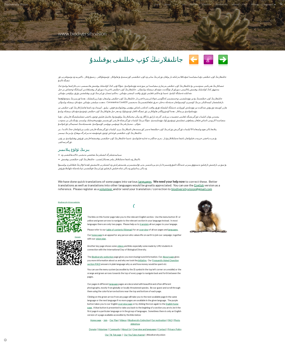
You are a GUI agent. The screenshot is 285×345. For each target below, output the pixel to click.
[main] (142, 25)
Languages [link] (267, 4)
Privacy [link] (255, 4)
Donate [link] (194, 4)
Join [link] (184, 4)
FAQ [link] (244, 4)
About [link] (167, 4)
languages (145, 181)
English (199, 185)
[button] (281, 4)
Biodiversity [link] (222, 4)
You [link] (176, 4)
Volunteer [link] (207, 4)
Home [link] (157, 4)
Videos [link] (235, 4)
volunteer (106, 189)
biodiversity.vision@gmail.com (191, 189)
